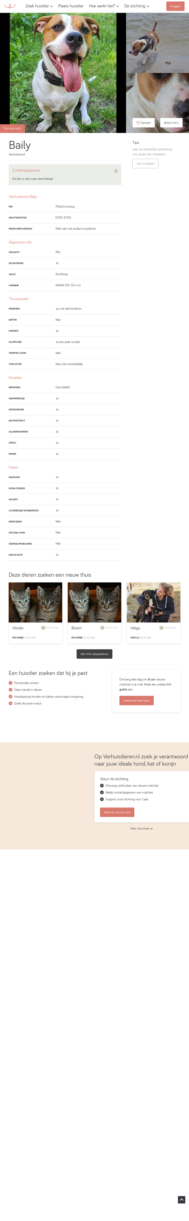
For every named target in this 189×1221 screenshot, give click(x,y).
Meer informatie (140, 828)
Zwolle (134, 637)
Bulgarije (18, 637)
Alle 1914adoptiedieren (94, 654)
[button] (87, 6)
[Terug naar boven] (181, 1199)
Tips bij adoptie (145, 163)
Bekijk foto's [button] (171, 122)
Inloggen (175, 6)
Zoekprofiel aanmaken (136, 700)
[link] (70, 6)
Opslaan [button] (146, 122)
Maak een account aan (117, 812)
